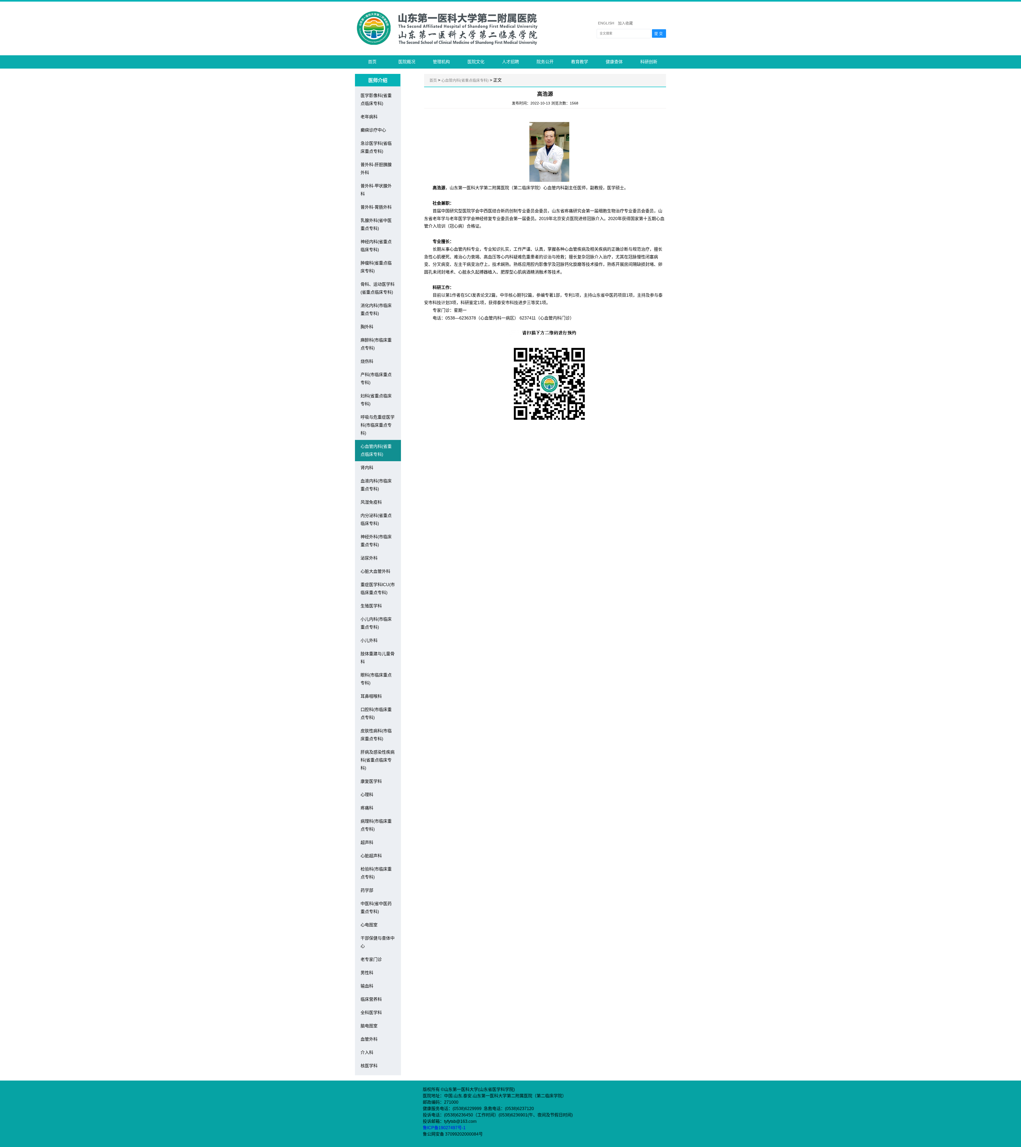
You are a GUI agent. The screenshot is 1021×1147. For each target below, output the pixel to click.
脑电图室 (369, 1026)
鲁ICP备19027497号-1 (445, 1127)
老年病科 (369, 117)
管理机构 (441, 62)
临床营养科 (371, 999)
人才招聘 (510, 62)
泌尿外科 (369, 558)
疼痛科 (367, 808)
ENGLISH (606, 23)
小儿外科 (369, 640)
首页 (372, 62)
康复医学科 (371, 781)
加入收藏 (625, 23)
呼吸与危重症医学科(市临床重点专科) (378, 425)
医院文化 (475, 62)
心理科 (367, 794)
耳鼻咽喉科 (371, 696)
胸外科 (367, 327)
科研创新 (648, 62)
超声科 (367, 842)
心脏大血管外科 (375, 571)
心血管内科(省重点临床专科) (465, 80)
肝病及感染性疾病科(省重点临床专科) (378, 760)
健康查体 (614, 62)
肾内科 (367, 467)
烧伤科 (367, 361)
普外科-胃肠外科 (376, 207)
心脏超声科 (371, 856)
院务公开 (545, 62)
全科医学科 (371, 1012)
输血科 (367, 986)
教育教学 (579, 62)
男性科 (367, 972)
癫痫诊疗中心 (373, 130)
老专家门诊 (371, 959)
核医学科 (369, 1066)
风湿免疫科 (371, 502)
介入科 (367, 1052)
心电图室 (369, 925)
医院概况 (406, 62)
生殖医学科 (371, 606)
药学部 (367, 890)
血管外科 (369, 1039)
